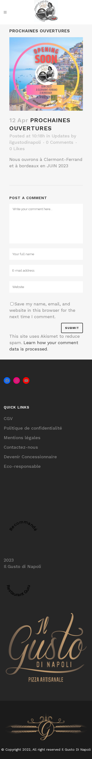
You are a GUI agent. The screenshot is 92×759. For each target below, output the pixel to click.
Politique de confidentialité (33, 428)
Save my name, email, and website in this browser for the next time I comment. (42, 310)
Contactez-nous (21, 447)
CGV (8, 418)
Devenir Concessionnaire (30, 456)
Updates (61, 135)
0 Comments (59, 142)
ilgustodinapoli (25, 142)
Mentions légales (22, 437)
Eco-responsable (22, 466)
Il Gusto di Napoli (22, 566)
